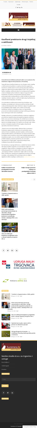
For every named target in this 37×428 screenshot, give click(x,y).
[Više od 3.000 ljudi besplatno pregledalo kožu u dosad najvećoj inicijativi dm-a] (6, 317)
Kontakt (18, 4)
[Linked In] (19, 7)
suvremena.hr (6, 72)
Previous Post (7, 165)
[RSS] (21, 7)
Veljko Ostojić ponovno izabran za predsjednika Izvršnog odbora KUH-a (28, 170)
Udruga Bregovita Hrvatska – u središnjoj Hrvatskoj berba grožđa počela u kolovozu (23, 333)
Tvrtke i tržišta (7, 45)
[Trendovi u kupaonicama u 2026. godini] (6, 296)
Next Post (30, 165)
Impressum (11, 1)
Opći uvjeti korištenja (18, 423)
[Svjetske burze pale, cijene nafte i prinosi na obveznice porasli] (6, 325)
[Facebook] (3, 250)
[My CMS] (18, 17)
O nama (5, 1)
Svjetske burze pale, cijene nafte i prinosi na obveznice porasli (21, 323)
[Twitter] (17, 7)
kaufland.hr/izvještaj (29, 157)
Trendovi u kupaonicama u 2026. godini (22, 294)
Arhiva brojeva (25, 1)
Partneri (31, 1)
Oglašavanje (17, 1)
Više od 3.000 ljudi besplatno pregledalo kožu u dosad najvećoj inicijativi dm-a (10, 236)
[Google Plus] (12, 250)
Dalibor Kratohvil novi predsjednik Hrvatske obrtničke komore (8, 169)
